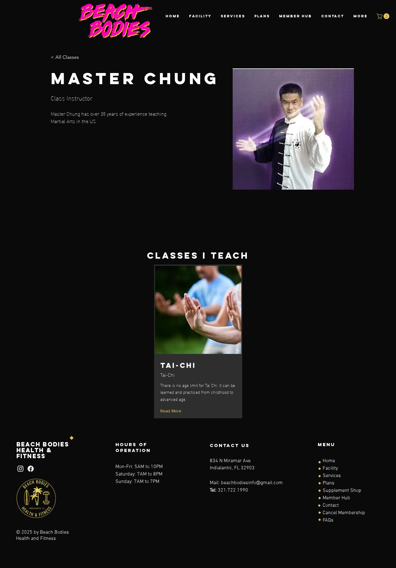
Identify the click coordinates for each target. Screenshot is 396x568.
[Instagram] (20, 469)
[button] (384, 16)
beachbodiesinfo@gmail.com (252, 483)
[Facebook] (31, 469)
